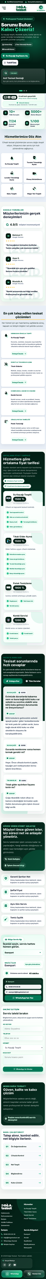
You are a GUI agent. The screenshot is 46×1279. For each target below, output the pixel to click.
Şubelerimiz (5, 1223)
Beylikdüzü (28, 1238)
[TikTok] (9, 1262)
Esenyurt (27, 1232)
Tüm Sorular (35, 678)
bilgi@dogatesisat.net (11, 1235)
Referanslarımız (6, 1214)
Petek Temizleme (30, 1216)
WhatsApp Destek (10, 1238)
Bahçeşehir (28, 1245)
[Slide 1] (19, 88)
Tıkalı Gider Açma (30, 1209)
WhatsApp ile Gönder (24, 1067)
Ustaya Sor (14, 678)
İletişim (3, 1217)
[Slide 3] (26, 88)
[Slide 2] (23, 88)
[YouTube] (15, 1262)
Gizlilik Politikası (7, 1220)
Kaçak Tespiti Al (13, 53)
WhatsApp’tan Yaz (16, 60)
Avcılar (26, 1235)
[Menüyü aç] (3, 8)
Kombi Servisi (29, 1213)
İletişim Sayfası (9, 1242)
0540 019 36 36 (9, 1232)
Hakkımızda (5, 1210)
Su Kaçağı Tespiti (30, 1206)
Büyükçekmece (29, 1242)
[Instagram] (4, 1262)
